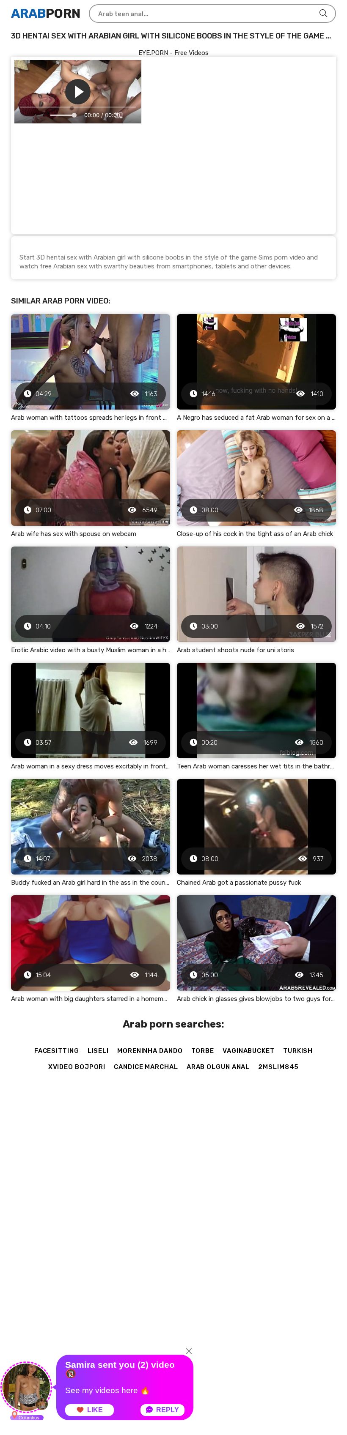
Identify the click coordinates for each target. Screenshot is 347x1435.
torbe (203, 1051)
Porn (45, 13)
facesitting (56, 1051)
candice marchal (146, 1067)
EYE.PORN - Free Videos (173, 53)
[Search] (323, 13)
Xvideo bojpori (77, 1067)
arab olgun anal (218, 1067)
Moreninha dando (150, 1051)
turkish (298, 1051)
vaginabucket (249, 1051)
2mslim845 (278, 1067)
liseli (98, 1051)
